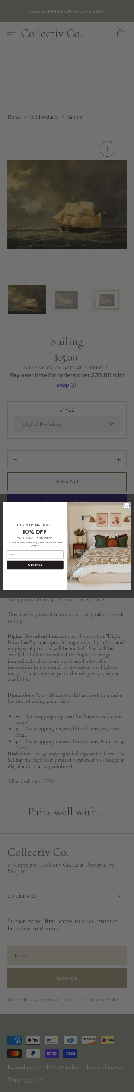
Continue (35, 565)
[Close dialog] (126, 506)
